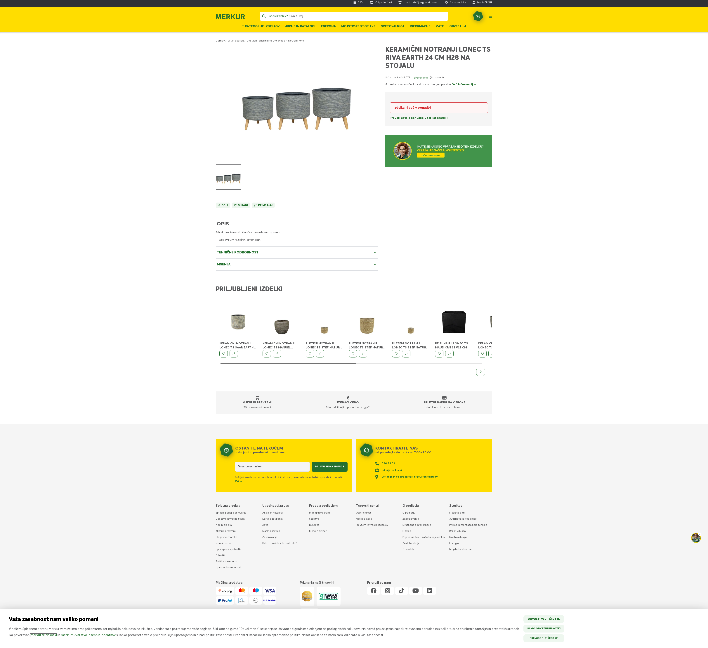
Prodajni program (319, 513)
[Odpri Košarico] (478, 16)
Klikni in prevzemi (257, 402)
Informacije (420, 26)
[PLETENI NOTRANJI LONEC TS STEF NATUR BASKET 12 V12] (411, 322)
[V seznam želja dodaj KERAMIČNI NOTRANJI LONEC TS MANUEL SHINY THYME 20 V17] (267, 353)
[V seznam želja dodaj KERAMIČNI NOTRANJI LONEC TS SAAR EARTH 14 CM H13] (482, 353)
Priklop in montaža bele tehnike (468, 525)
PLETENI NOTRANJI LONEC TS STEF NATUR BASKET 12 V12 (409, 347)
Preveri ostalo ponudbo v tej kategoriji (418, 118)
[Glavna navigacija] (490, 16)
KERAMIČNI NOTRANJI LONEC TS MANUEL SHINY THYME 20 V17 (279, 347)
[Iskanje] (264, 16)
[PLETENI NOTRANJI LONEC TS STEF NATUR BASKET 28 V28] (367, 322)
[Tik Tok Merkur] (401, 591)
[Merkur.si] (230, 17)
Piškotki (220, 555)
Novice (406, 531)
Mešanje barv (457, 513)
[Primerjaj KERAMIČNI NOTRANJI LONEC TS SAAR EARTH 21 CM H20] (234, 353)
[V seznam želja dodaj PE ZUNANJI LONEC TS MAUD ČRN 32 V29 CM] (439, 353)
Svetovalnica (392, 26)
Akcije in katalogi (300, 26)
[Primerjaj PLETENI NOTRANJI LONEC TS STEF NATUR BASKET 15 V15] (320, 353)
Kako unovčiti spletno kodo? (279, 543)
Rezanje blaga (457, 531)
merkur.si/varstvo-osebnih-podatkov (88, 635)
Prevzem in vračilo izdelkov (372, 525)
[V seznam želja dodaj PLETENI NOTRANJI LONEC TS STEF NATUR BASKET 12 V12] (396, 353)
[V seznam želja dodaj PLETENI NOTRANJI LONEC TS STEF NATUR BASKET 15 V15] (310, 353)
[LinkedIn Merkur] (429, 591)
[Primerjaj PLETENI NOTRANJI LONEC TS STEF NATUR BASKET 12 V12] (406, 353)
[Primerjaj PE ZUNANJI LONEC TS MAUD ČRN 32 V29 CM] (449, 353)
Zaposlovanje (410, 519)
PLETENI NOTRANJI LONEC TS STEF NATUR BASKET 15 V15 (323, 347)
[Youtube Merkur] (415, 591)
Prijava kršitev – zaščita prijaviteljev (423, 537)
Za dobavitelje (411, 543)
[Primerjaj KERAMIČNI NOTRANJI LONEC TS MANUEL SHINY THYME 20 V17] (277, 353)
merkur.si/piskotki (43, 635)
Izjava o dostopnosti (228, 567)
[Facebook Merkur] (373, 591)
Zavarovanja (269, 537)
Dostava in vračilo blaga (230, 519)
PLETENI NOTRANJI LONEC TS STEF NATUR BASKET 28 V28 (366, 347)
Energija (328, 26)
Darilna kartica (271, 531)
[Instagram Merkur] (387, 591)
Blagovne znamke (226, 537)
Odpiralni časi (364, 513)
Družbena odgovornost (416, 525)
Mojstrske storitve (358, 26)
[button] (297, 101)
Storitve (314, 519)
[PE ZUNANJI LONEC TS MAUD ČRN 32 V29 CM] (454, 322)
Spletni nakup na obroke (444, 402)
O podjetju (408, 513)
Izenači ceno (348, 402)
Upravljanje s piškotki (228, 549)
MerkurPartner (318, 531)
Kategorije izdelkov (262, 26)
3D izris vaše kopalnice (463, 519)
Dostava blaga (458, 537)
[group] (228, 177)
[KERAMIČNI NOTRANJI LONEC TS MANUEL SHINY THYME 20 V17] (281, 322)
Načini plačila (224, 525)
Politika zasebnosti (227, 561)
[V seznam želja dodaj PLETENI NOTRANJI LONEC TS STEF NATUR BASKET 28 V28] (353, 353)
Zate (440, 26)
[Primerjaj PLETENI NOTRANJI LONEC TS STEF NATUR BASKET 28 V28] (363, 353)
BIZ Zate (314, 525)
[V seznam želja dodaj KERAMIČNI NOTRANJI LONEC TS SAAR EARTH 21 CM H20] (223, 353)
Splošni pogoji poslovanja (231, 513)
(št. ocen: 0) (437, 77)
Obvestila (457, 26)
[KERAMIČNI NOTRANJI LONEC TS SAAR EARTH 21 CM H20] (238, 322)
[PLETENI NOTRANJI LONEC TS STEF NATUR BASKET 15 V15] (324, 322)
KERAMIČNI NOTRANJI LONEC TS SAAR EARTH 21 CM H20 (236, 347)
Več (237, 481)
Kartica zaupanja (272, 519)
